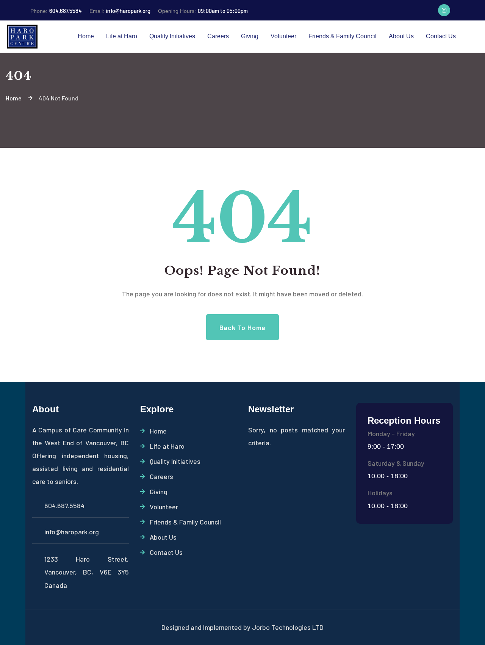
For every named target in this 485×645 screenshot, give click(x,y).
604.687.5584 (56, 10)
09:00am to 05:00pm (203, 10)
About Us (163, 537)
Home (158, 431)
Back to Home (242, 327)
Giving (158, 491)
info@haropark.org (119, 10)
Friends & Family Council (185, 522)
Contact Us (166, 552)
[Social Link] (444, 10)
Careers (161, 476)
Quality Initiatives (175, 461)
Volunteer (164, 507)
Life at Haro (167, 446)
